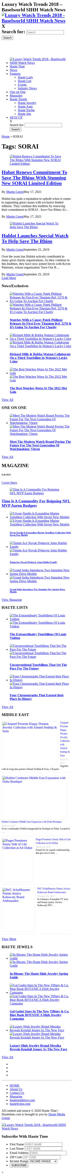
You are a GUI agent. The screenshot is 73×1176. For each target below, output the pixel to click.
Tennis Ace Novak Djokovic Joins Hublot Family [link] (33, 562)
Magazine (16, 95)
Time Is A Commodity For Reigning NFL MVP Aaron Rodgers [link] (36, 503)
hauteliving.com (20, 1103)
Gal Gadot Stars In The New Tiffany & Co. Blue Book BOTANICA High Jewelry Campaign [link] (39, 1015)
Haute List (24, 81)
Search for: (13, 31)
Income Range (19, 1161)
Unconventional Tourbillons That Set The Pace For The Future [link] (38, 666)
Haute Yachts (26, 110)
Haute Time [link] (17, 66)
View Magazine (12, 599)
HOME (14, 1085)
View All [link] (7, 399)
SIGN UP (16, 117)
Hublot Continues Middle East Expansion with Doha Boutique (32, 821)
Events (22, 84)
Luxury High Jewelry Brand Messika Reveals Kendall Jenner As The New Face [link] (38, 1047)
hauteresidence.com (22, 1100)
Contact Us (17, 1093)
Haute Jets (24, 114)
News (13, 70)
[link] (36, 20)
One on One (18, 92)
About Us (16, 1089)
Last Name (17, 1148)
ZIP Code (16, 1157)
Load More (9, 278)
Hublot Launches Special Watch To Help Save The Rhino (35, 238)
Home (6, 136)
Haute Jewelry (27, 103)
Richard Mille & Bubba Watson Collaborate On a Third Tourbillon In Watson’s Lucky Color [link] (40, 357)
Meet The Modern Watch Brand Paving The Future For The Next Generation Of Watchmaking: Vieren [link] (40, 445)
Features (15, 73)
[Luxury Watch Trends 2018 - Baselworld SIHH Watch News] (36, 1128)
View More (9, 939)
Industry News (27, 88)
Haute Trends (18, 99)
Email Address (19, 1153)
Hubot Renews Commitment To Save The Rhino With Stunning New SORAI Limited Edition (34, 178)
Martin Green (15, 192)
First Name (17, 1144)
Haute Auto (25, 106)
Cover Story (9, 482)
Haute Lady (25, 77)
